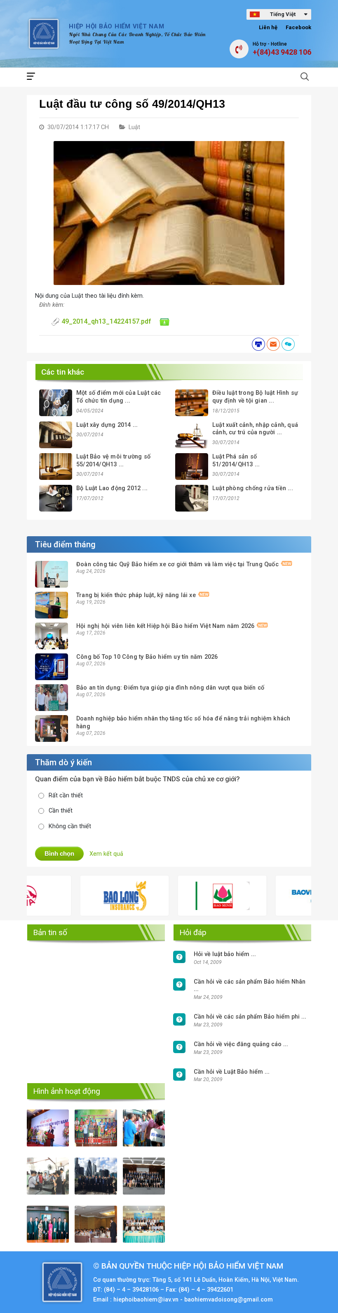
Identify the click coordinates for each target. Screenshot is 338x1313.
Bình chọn (59, 853)
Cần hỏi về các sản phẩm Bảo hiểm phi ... (250, 1016)
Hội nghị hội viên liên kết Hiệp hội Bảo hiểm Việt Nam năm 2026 (165, 626)
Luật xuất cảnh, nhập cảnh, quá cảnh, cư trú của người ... (255, 428)
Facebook (298, 27)
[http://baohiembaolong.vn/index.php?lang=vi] (92, 895)
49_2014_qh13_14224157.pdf (106, 321)
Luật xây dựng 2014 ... (107, 424)
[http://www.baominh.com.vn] (190, 896)
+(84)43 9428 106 (282, 52)
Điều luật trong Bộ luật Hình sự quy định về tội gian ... (255, 396)
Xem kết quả (106, 853)
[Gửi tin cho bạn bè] (273, 344)
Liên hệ (268, 27)
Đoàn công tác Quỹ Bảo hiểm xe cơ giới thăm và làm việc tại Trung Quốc (177, 564)
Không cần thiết (70, 826)
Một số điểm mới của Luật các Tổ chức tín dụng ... (118, 396)
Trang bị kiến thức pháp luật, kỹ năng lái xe (136, 595)
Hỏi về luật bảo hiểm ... (225, 954)
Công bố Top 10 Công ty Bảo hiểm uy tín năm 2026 (147, 656)
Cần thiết (61, 810)
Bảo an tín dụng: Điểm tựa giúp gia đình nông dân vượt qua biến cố (170, 687)
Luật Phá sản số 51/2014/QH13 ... (236, 460)
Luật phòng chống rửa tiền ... (252, 488)
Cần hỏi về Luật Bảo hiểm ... (232, 1071)
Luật (134, 127)
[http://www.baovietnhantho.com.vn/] (288, 895)
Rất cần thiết (66, 795)
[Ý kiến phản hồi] (288, 344)
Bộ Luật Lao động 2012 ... (112, 488)
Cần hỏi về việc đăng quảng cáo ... (241, 1044)
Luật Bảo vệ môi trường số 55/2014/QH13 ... (113, 460)
